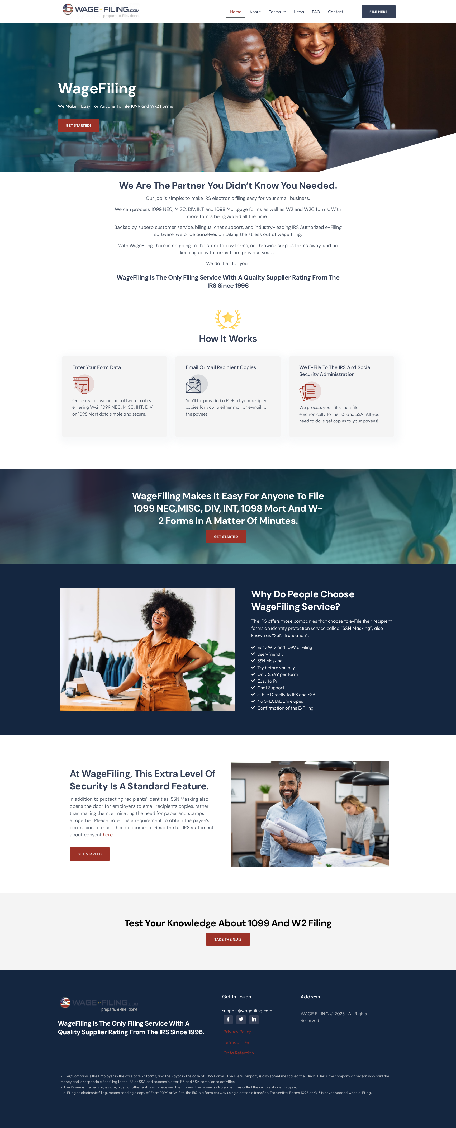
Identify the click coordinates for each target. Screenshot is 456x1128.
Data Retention (239, 1052)
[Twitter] (241, 1019)
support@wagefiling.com (247, 1010)
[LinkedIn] (254, 1019)
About (255, 11)
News (299, 11)
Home (235, 11)
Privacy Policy (237, 1031)
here (108, 835)
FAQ (316, 11)
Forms (275, 11)
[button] (277, 12)
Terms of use (236, 1042)
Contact (335, 11)
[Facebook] (228, 1019)
